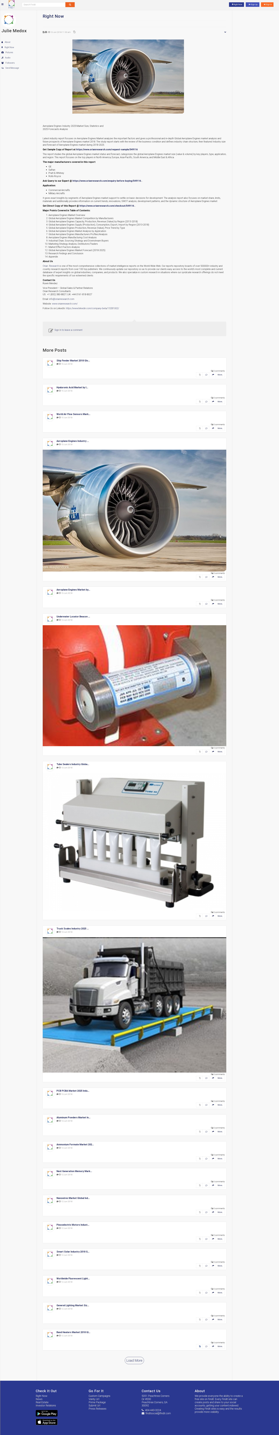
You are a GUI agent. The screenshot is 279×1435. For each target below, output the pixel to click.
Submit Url (94, 1405)
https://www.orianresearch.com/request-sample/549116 (107, 149)
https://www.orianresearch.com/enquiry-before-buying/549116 (107, 180)
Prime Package (97, 1402)
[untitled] (134, 76)
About (7, 42)
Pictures (9, 52)
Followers (10, 63)
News (39, 1399)
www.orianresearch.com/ (65, 303)
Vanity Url (94, 1399)
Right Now (9, 47)
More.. (220, 375)
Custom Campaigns (99, 1395)
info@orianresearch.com (61, 299)
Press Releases (97, 1408)
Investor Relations (46, 1405)
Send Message (12, 68)
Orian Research (51, 266)
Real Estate (42, 1402)
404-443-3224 (153, 1410)
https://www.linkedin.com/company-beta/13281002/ (92, 308)
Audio (7, 57)
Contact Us (151, 1391)
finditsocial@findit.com (158, 1413)
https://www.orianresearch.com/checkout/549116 (106, 205)
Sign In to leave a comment (68, 330)
